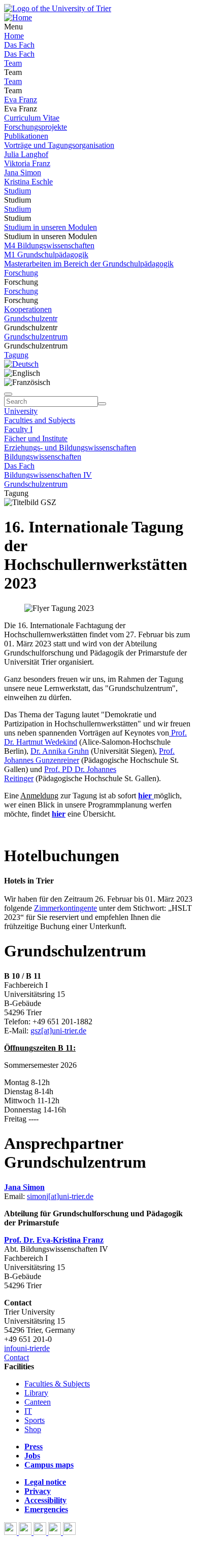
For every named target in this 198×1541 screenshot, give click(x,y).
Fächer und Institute (36, 438)
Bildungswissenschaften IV (48, 475)
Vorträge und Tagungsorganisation (59, 145)
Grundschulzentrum (36, 336)
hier (146, 795)
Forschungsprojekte (35, 127)
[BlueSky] (26, 1532)
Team (13, 63)
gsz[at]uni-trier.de (58, 1030)
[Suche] (8, 394)
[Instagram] (55, 1532)
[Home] (18, 17)
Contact (16, 1357)
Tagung (16, 355)
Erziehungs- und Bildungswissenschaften (70, 447)
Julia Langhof (26, 154)
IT (28, 1411)
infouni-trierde (27, 1348)
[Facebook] (11, 1532)
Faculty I (18, 429)
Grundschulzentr (30, 318)
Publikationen (26, 136)
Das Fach (19, 45)
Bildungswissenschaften (42, 456)
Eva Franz (20, 99)
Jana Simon (22, 172)
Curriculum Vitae (31, 117)
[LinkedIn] (69, 1532)
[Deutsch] (21, 364)
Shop (32, 1429)
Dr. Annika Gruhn (59, 751)
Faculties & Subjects (57, 1383)
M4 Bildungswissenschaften (49, 245)
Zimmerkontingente (65, 908)
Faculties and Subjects (39, 420)
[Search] (102, 403)
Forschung (21, 272)
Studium (17, 190)
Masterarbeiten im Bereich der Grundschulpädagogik (89, 263)
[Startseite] (57, 8)
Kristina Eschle (28, 181)
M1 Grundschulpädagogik (46, 254)
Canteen (37, 1402)
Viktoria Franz (27, 163)
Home (14, 35)
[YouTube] (41, 1532)
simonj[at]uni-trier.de (60, 1196)
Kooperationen (28, 309)
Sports (34, 1420)
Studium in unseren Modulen (50, 227)
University (21, 411)
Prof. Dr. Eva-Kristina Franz (54, 1240)
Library (36, 1393)
